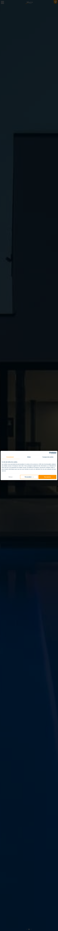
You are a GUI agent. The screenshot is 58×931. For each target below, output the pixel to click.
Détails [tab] (29, 457)
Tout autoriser (47, 477)
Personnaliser (28, 477)
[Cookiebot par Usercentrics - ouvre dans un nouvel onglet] (50, 453)
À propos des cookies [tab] (48, 457)
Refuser (11, 477)
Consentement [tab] (10, 457)
